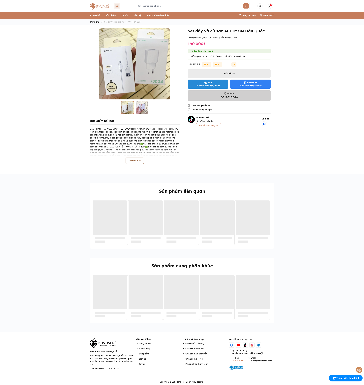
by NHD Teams (196, 382)
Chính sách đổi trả (194, 359)
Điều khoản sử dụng (194, 343)
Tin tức (142, 364)
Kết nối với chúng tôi (208, 125)
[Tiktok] (245, 345)
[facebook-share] (264, 123)
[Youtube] (238, 345)
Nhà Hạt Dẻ (182, 382)
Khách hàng (144, 348)
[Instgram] (252, 345)
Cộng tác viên (145, 343)
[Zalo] (258, 345)
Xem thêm (133, 160)
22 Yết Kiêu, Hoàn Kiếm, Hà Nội (247, 353)
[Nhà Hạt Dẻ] (100, 6)
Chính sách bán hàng (193, 339)
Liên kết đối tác (144, 339)
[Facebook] (231, 345)
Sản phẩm (144, 353)
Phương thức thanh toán (196, 364)
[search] (246, 6)
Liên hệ (142, 359)
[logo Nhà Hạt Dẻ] (112, 343)
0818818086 (237, 360)
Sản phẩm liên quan (182, 191)
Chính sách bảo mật (194, 348)
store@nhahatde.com (261, 360)
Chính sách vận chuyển (196, 353)
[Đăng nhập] (260, 6)
